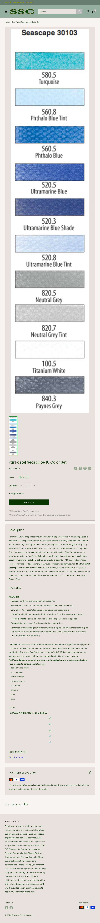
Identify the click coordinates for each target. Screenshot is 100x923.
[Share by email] (89, 468)
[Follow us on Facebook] (6, 907)
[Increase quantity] (34, 485)
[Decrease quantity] (21, 485)
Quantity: (13, 485)
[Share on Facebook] (75, 468)
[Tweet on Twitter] (85, 468)
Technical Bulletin (17, 757)
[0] (93, 11)
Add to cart (29, 502)
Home (7, 22)
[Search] (79, 11)
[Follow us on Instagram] (11, 907)
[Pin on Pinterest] (80, 468)
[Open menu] (6, 11)
